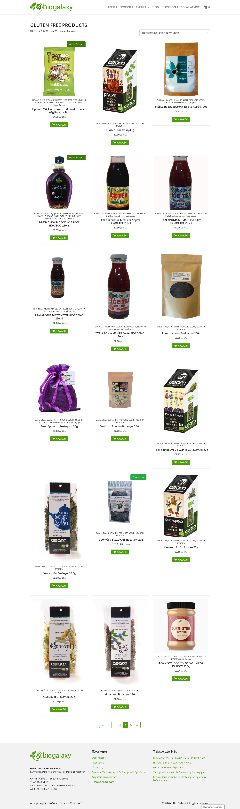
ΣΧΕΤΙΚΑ (141, 7)
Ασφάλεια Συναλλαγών (104, 777)
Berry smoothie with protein (168, 767)
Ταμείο (63, 803)
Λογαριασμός (38, 803)
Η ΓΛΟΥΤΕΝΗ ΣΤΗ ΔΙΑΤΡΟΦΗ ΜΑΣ (172, 762)
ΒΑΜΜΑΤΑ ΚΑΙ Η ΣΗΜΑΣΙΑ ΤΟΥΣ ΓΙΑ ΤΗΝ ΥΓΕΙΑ (179, 757)
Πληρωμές (97, 767)
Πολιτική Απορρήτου (103, 781)
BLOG (155, 7)
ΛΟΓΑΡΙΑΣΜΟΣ (190, 7)
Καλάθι (53, 803)
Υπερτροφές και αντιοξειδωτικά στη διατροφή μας (179, 772)
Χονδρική (76, 803)
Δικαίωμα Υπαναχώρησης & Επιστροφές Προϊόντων (119, 772)
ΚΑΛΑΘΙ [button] (122, 142)
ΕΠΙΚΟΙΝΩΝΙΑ (169, 7)
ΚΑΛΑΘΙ (61, 125)
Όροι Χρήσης (98, 757)
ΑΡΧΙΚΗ (112, 7)
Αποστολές (98, 762)
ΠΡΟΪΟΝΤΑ (126, 7)
